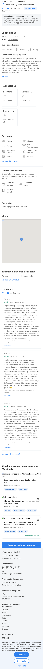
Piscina (9, 50)
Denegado (21, 661)
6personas (9, 37)
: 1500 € (24, 207)
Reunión (5, 626)
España (5, 612)
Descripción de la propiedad (14, 54)
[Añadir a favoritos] (38, 476)
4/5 (5, 302)
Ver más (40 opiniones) (11, 454)
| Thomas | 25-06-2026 (17, 406)
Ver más (5, 76)
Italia (4, 618)
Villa (3, 37)
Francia (5, 610)
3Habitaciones (18, 37)
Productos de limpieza (32, 151)
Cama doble (7, 100)
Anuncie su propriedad (11, 558)
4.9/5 (4, 8)
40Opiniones (15, 9)
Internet (22, 50)
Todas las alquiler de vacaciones (21, 545)
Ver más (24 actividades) (11, 280)
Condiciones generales (11, 585)
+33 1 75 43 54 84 (12, 567)
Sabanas (28, 183)
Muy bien (7, 299)
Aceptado (21, 655)
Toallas (10, 189)
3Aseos (27, 37)
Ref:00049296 (7, 11)
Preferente (21, 666)
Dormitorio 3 (8, 111)
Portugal (5, 623)
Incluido (10, 185)
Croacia (5, 629)
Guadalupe (6, 615)
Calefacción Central (11, 151)
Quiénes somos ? (9, 582)
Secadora (30, 156)
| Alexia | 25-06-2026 (16, 357)
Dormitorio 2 (27, 92)
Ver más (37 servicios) (10, 161)
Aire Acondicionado (32, 146)
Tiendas (5, 276)
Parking (35, 50)
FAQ (3, 594)
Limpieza (10, 183)
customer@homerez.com (12, 573)
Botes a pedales (27, 276)
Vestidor (10, 156)
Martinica (5, 621)
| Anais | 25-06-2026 (16, 302)
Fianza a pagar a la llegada (11, 207)
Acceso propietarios (10, 555)
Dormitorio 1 (8, 92)
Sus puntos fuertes (10, 45)
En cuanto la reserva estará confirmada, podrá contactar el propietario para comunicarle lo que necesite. (19, 176)
